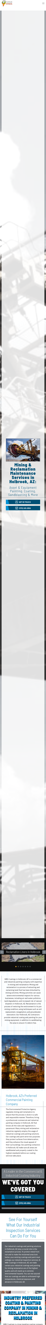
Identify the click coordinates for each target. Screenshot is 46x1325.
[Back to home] (7, 3)
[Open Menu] (43, 3)
